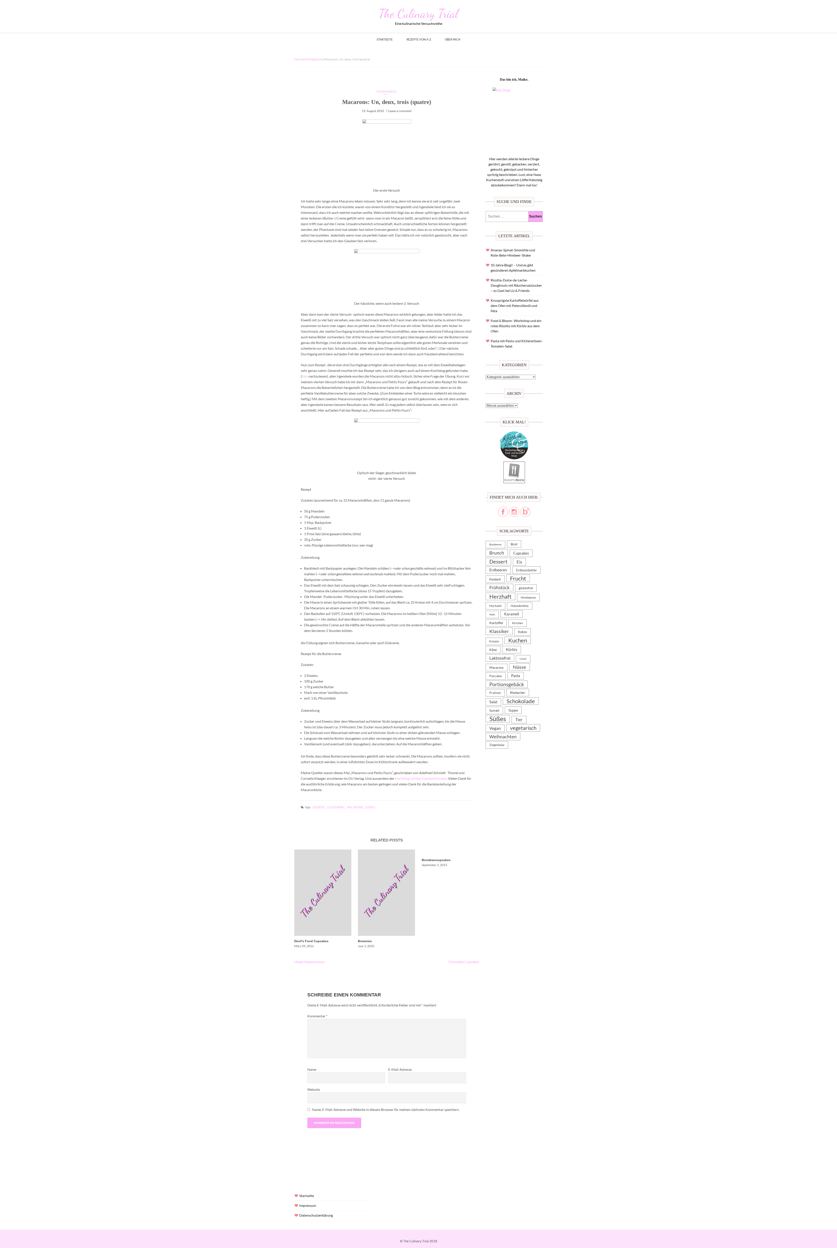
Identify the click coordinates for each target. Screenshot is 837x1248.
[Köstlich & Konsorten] (514, 434)
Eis (519, 561)
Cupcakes (521, 553)
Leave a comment (400, 111)
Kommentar (317, 1016)
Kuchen (517, 640)
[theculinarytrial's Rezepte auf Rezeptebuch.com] (514, 464)
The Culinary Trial (418, 13)
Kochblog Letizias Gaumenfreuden (421, 778)
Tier (519, 719)
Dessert (319, 807)
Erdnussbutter (526, 570)
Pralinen (495, 693)
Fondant (495, 579)
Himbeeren (528, 597)
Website (313, 1089)
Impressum (307, 1205)
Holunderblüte (520, 606)
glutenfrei (335, 807)
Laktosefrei (499, 658)
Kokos (522, 632)
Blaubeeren (495, 544)
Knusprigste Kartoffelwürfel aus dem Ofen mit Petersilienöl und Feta (515, 305)
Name (311, 1069)
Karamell (511, 614)
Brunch (496, 552)
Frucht (518, 578)
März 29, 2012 (304, 946)
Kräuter (494, 641)
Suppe (513, 710)
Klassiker (499, 631)
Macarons (355, 807)
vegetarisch (523, 728)
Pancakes (495, 676)
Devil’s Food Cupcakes (311, 941)
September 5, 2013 (434, 865)
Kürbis (511, 649)
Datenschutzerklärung (316, 1215)
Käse (493, 649)
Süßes (370, 807)
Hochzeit (495, 606)
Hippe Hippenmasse (309, 962)
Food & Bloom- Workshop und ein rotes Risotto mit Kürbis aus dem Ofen (516, 325)
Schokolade (521, 701)
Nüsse (519, 667)
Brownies (365, 941)
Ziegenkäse (496, 745)
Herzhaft (500, 596)
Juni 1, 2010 (366, 946)
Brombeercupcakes (436, 860)
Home (298, 59)
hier (305, 376)
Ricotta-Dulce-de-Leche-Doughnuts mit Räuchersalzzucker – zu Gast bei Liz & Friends (516, 285)
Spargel (494, 710)
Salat (493, 702)
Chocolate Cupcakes (463, 962)
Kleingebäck (313, 59)
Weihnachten (503, 736)
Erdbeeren (498, 570)
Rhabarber (517, 693)
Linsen (523, 658)
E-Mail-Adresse (400, 1069)
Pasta (515, 675)
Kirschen (517, 623)
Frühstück (499, 587)
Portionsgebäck (506, 684)
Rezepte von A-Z (419, 39)
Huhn (492, 614)
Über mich (452, 39)
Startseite (385, 39)
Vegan (495, 728)
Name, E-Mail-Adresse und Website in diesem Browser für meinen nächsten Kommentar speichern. (385, 1109)
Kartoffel (496, 623)
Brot (514, 544)
